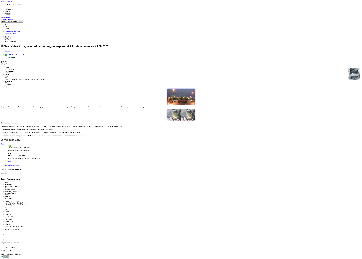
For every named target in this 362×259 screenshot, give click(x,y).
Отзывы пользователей (12, 165)
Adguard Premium (10, 33)
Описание (8, 164)
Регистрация (8, 1)
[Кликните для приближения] (181, 104)
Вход (2, 1)
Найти (20, 21)
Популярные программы (12, 31)
